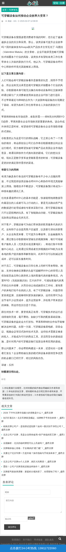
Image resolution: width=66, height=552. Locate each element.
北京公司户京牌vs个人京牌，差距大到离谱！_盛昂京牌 (29, 461)
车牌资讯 (13, 10)
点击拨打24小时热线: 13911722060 (33, 548)
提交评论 (12, 527)
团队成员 (49, 539)
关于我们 (27, 539)
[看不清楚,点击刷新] (31, 518)
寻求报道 (38, 539)
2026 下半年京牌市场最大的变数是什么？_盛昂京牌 (28, 413)
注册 (62, 3)
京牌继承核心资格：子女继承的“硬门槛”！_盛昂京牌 (28, 448)
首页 (4, 10)
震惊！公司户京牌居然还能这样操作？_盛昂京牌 (26, 466)
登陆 (55, 3)
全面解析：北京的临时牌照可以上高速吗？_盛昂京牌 (28, 443)
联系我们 (16, 539)
